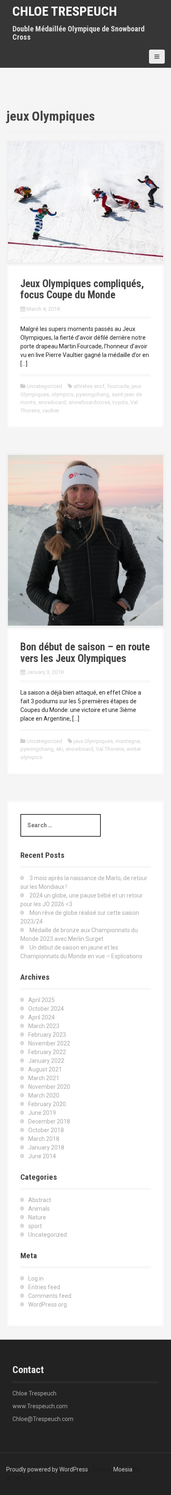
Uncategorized (44, 386)
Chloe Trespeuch (64, 11)
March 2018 (43, 1139)
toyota (120, 402)
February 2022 (47, 1052)
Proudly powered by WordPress (47, 1469)
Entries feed (44, 1287)
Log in (36, 1278)
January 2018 (46, 1147)
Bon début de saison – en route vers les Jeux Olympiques (85, 652)
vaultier (50, 410)
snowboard (52, 402)
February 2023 (47, 1034)
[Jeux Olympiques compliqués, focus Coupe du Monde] (85, 201)
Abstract (39, 1200)
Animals (39, 1208)
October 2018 (46, 1130)
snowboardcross (89, 402)
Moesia (122, 1469)
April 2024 (41, 1017)
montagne (127, 741)
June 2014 (42, 1156)
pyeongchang (92, 394)
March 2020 (43, 1095)
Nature (37, 1217)
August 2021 (45, 1069)
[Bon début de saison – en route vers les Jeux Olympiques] (85, 539)
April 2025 (41, 1000)
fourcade (118, 386)
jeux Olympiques (93, 741)
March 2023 (43, 1026)
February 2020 (47, 1104)
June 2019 (42, 1112)
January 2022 (46, 1060)
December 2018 (49, 1121)
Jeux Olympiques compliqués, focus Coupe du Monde (82, 289)
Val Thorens (110, 749)
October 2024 (46, 1008)
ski (59, 749)
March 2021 (43, 1078)
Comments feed (49, 1296)
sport (35, 1226)
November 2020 (49, 1086)
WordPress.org (47, 1304)
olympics (62, 394)
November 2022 (49, 1043)
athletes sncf (89, 386)
